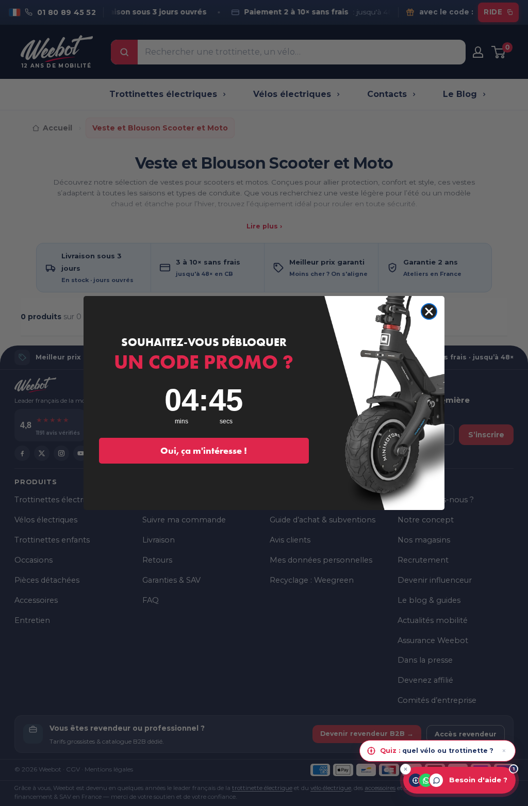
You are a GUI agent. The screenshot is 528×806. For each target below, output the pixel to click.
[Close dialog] (429, 311)
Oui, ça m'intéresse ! (203, 450)
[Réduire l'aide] (405, 769)
